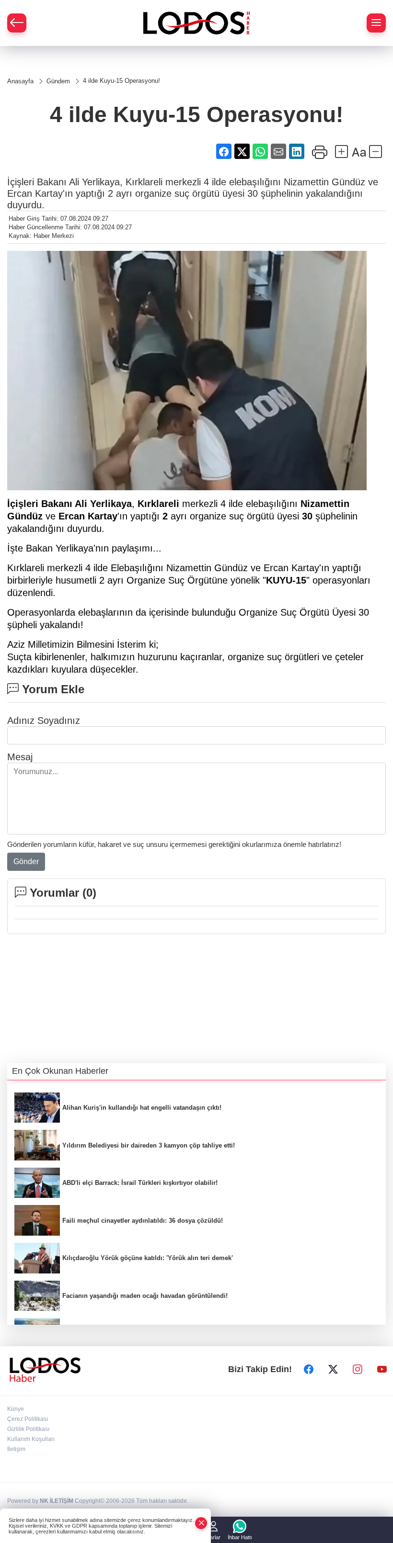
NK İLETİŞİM (56, 1501)
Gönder (26, 861)
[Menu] (376, 23)
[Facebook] (308, 1369)
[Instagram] (357, 1369)
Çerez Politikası (27, 1419)
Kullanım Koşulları (31, 1439)
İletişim (16, 1449)
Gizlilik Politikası (28, 1429)
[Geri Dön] (16, 23)
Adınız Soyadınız (43, 720)
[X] (333, 1369)
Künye (15, 1409)
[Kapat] (201, 1523)
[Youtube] (382, 1369)
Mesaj (20, 757)
